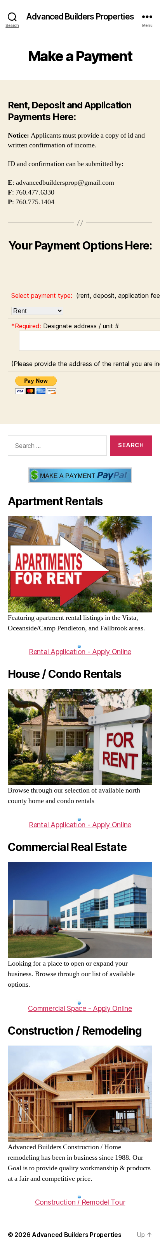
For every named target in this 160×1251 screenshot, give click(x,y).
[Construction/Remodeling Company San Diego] (80, 1094)
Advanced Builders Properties (80, 16)
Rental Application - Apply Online (80, 652)
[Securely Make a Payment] (80, 475)
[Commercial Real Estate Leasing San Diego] (80, 910)
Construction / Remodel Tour (80, 1202)
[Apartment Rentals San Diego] (80, 564)
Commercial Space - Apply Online (80, 1008)
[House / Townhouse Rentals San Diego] (80, 737)
